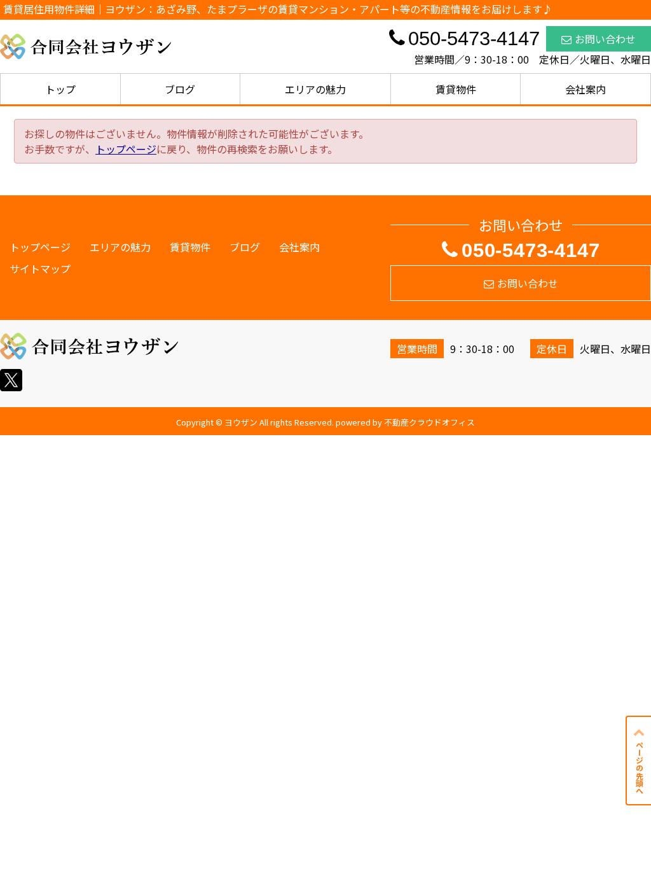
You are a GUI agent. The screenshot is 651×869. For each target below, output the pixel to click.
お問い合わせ (605, 38)
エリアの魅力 (315, 89)
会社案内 (585, 89)
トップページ (125, 148)
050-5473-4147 (531, 250)
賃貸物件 (455, 89)
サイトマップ (40, 268)
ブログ (180, 89)
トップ (60, 89)
